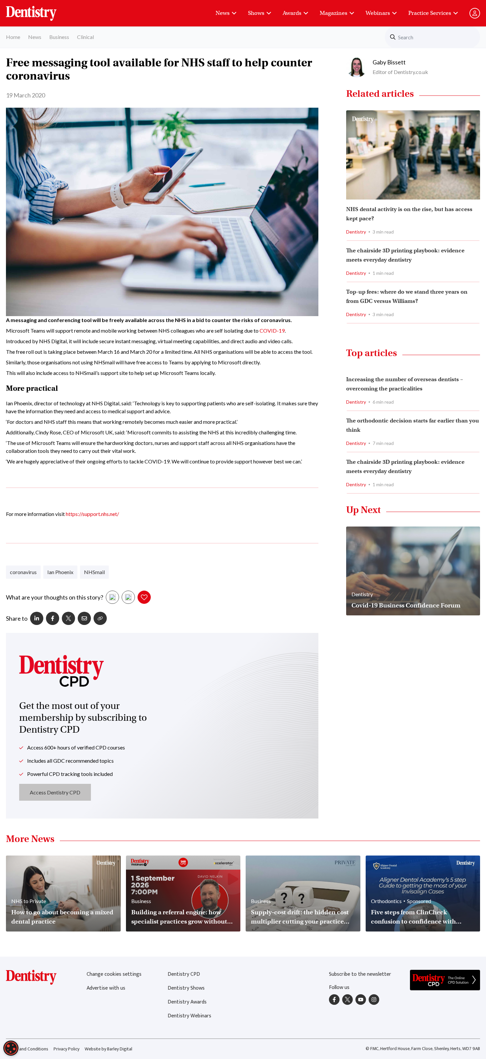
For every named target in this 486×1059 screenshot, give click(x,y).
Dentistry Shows (186, 988)
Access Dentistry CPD (55, 792)
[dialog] (11, 1048)
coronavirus (23, 572)
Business (59, 37)
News (222, 13)
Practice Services (429, 13)
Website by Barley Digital (108, 1049)
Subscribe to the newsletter (360, 974)
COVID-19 (272, 330)
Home (13, 37)
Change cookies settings (114, 974)
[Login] (474, 13)
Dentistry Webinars (189, 1015)
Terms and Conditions (27, 1049)
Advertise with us (106, 988)
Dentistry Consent (39, 10)
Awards (292, 13)
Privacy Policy (66, 1049)
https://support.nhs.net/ (92, 514)
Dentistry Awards (187, 1002)
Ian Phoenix (60, 572)
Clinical (85, 37)
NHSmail (94, 572)
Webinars (378, 13)
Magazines (333, 13)
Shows (256, 13)
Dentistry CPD (184, 974)
